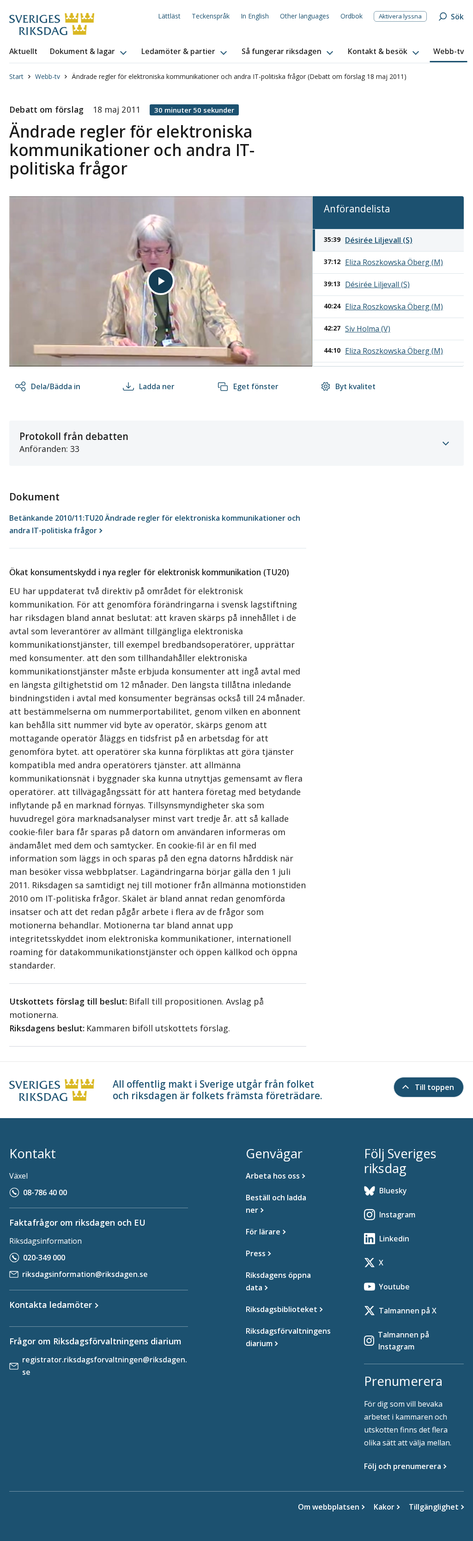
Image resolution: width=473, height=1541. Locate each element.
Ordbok (351, 16)
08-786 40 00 (45, 1192)
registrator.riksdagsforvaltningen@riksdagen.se (104, 1365)
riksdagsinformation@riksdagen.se (85, 1274)
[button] (89, 52)
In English (255, 16)
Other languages (304, 16)
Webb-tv (47, 76)
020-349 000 (44, 1257)
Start (16, 76)
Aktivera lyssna (400, 16)
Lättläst (169, 16)
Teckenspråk (211, 16)
